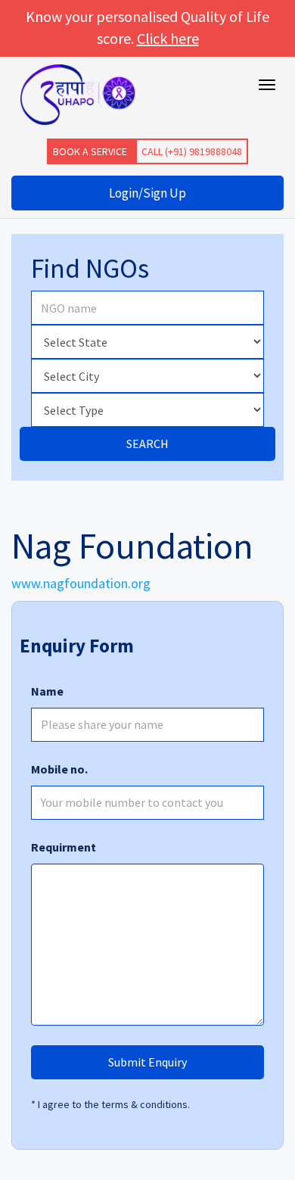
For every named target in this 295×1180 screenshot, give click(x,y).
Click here (168, 38)
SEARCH (147, 443)
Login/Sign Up (147, 193)
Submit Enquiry (147, 1061)
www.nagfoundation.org (81, 583)
